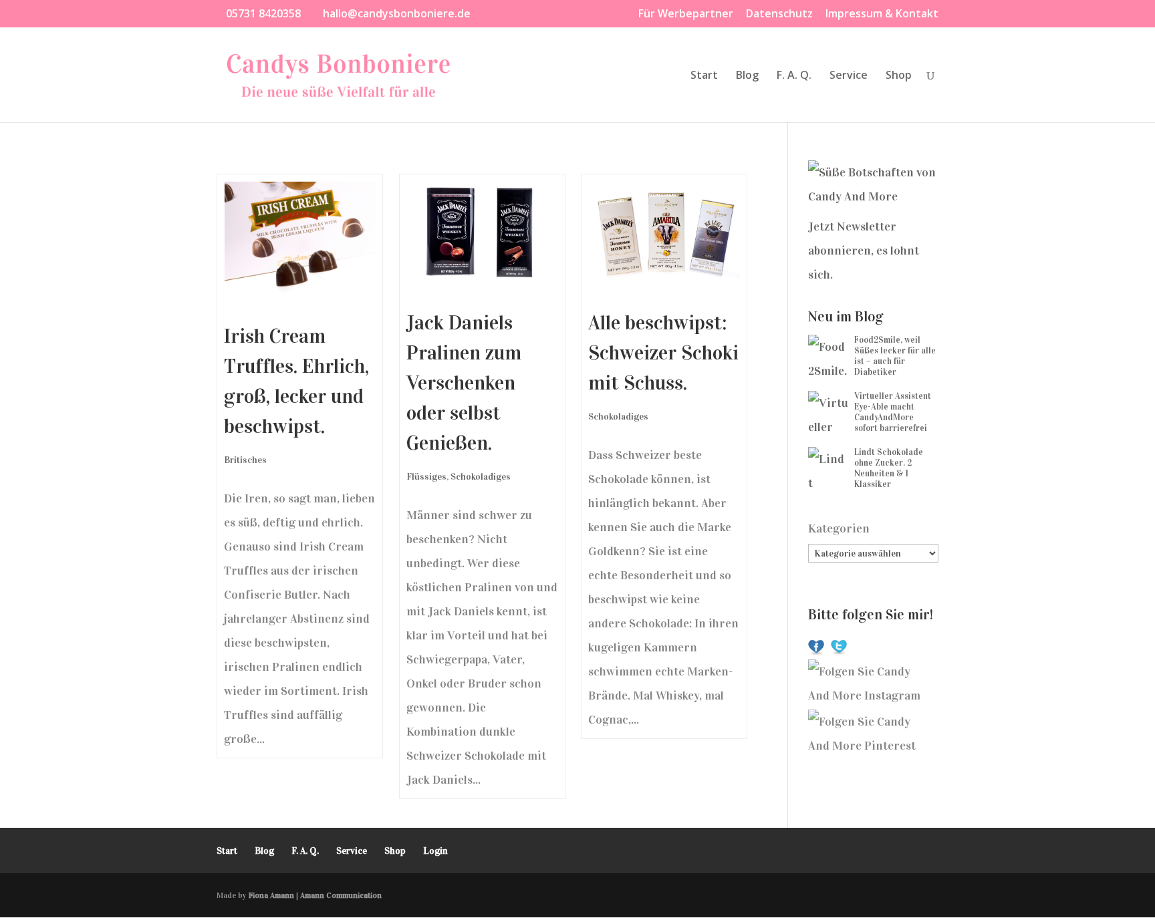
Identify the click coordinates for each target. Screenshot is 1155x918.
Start (704, 76)
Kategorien (839, 528)
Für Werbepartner (685, 14)
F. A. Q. (794, 76)
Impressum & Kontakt (881, 14)
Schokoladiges (481, 476)
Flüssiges (426, 476)
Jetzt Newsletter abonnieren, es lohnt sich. (863, 250)
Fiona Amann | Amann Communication (315, 895)
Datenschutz (779, 14)
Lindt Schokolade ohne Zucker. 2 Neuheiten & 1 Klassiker (888, 468)
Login (435, 851)
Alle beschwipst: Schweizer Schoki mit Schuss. (663, 353)
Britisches (245, 460)
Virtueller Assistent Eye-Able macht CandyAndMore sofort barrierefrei (892, 412)
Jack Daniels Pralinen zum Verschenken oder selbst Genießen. (463, 383)
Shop (899, 76)
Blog (747, 76)
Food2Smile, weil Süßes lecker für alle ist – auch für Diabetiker (895, 356)
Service (848, 76)
